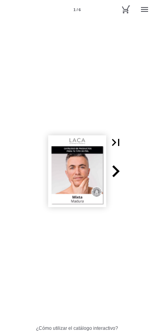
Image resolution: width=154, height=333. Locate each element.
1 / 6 (77, 9)
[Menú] (144, 9)
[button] (115, 142)
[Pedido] (125, 9)
